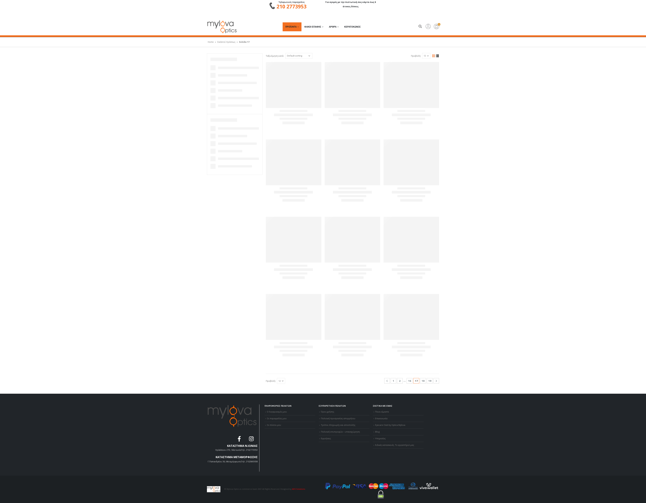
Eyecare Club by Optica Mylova (390, 425)
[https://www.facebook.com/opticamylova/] (239, 439)
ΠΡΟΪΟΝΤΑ (291, 26)
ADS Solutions (298, 489)
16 (409, 380)
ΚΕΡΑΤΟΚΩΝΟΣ (352, 26)
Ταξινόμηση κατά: (275, 55)
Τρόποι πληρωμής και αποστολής (338, 425)
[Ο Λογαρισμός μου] (428, 27)
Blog (377, 431)
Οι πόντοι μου (274, 425)
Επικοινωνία (381, 418)
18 (423, 380)
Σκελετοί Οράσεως (226, 42)
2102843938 (252, 461)
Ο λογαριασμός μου (277, 411)
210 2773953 (292, 6)
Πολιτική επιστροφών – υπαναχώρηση (340, 431)
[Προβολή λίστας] (437, 56)
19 (429, 380)
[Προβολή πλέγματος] (433, 56)
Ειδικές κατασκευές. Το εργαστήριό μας (394, 445)
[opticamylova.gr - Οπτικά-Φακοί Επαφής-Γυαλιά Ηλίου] (222, 27)
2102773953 (252, 449)
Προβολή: (416, 55)
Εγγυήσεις (326, 438)
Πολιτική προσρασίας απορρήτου (338, 418)
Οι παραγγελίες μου (277, 418)
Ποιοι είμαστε (382, 411)
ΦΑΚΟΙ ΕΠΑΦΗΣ (312, 26)
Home (211, 42)
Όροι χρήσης (327, 411)
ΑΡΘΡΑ (332, 26)
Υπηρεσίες (380, 438)
